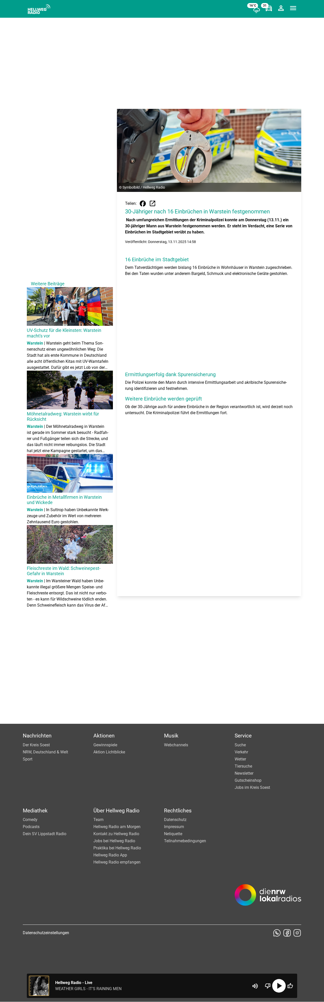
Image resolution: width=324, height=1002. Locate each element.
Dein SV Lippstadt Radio (44, 833)
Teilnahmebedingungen (185, 840)
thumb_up (290, 986)
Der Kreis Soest (36, 745)
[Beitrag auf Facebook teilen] (143, 204)
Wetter (240, 759)
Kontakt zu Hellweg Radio (116, 833)
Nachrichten (37, 736)
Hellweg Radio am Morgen (116, 826)
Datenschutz (175, 819)
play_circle (279, 986)
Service (243, 736)
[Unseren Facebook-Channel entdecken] (287, 933)
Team (98, 819)
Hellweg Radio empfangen (116, 862)
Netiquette (173, 833)
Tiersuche (243, 766)
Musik (171, 736)
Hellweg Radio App (110, 855)
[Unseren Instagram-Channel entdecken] (297, 933)
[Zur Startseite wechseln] (39, 9)
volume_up (255, 986)
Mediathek (35, 811)
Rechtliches (178, 811)
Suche (240, 745)
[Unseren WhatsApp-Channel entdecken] (277, 933)
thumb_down (268, 986)
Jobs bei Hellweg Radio (114, 840)
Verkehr (241, 752)
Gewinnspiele (105, 745)
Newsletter (244, 773)
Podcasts (31, 826)
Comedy (30, 819)
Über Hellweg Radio (116, 811)
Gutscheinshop (248, 780)
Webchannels (176, 745)
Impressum (174, 826)
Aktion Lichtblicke (109, 752)
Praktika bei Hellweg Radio (117, 848)
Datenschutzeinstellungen (46, 932)
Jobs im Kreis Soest (252, 787)
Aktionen (104, 736)
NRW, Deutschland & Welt (45, 752)
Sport (27, 759)
